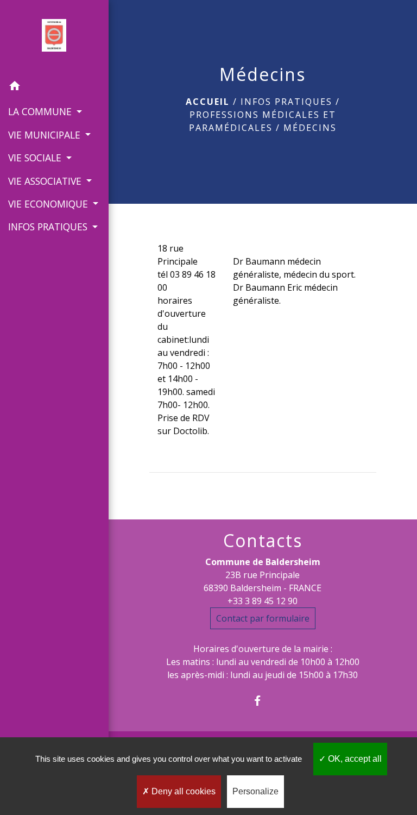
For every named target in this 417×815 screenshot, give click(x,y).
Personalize (255, 791)
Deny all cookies (182, 791)
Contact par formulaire (262, 618)
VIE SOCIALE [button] (36, 157)
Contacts (262, 540)
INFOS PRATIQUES (286, 102)
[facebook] (262, 700)
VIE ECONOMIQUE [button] (49, 203)
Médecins (310, 128)
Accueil (208, 102)
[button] (54, 87)
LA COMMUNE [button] (41, 111)
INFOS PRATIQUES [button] (49, 226)
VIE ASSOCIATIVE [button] (46, 180)
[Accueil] (54, 37)
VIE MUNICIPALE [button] (45, 134)
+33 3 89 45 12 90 (263, 601)
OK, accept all (354, 758)
